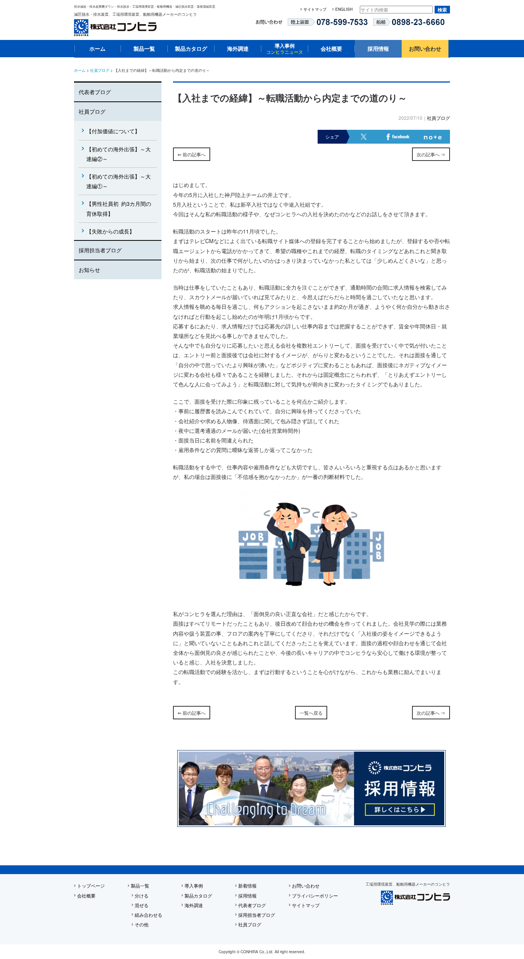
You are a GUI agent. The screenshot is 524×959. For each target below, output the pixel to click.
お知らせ (89, 269)
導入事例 (284, 48)
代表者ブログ (95, 92)
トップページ (91, 885)
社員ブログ (99, 70)
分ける (141, 895)
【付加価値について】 (113, 131)
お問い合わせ (425, 48)
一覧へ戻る (311, 712)
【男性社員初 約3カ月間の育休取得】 (118, 208)
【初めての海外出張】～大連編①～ (118, 181)
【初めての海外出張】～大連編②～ (118, 153)
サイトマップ (314, 9)
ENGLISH (344, 9)
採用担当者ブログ (100, 250)
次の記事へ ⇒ (431, 154)
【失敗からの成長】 (110, 231)
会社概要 (331, 48)
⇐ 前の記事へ (192, 154)
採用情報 (378, 48)
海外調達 (238, 48)
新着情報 (247, 885)
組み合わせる (148, 914)
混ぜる (141, 905)
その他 (141, 924)
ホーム (97, 48)
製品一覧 (144, 48)
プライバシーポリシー (315, 895)
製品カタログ (191, 48)
